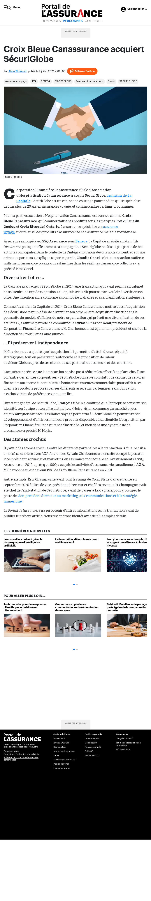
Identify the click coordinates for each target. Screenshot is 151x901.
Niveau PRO (59, 739)
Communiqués (92, 739)
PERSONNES (73, 21)
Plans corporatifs (93, 747)
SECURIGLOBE (128, 81)
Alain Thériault (17, 71)
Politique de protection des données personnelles (21, 758)
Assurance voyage (16, 81)
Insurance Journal (62, 768)
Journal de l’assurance (64, 751)
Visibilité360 (91, 743)
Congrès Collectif (124, 739)
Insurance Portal (61, 764)
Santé (111, 81)
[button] (74, 584)
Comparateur (59, 747)
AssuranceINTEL (92, 755)
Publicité (89, 751)
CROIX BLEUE (63, 81)
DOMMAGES (51, 21)
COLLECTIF (93, 21)
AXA (33, 81)
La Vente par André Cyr (64, 760)
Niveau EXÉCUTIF (61, 743)
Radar (56, 755)
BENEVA (45, 81)
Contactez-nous (11, 751)
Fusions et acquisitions (89, 81)
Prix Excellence (123, 749)
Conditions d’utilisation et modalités (21, 754)
